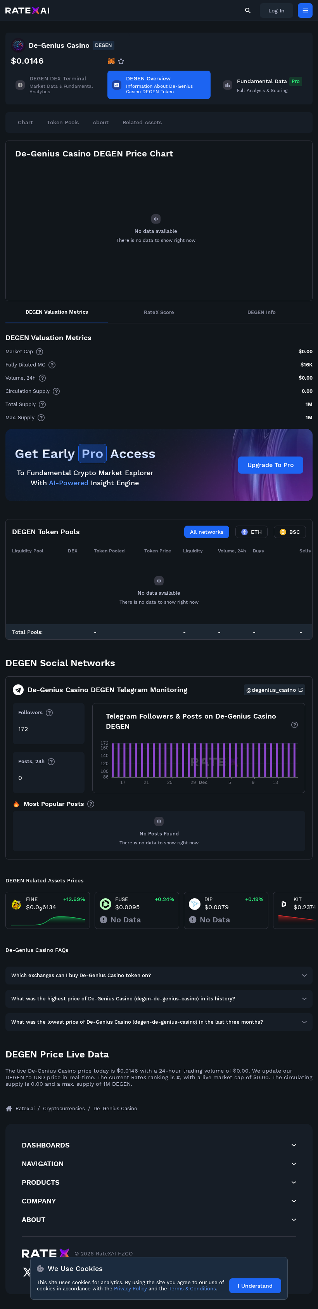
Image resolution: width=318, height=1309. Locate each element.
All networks (206, 532)
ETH (256, 532)
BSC (294, 532)
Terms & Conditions (192, 1289)
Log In (276, 10)
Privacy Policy (130, 1289)
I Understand (255, 1286)
